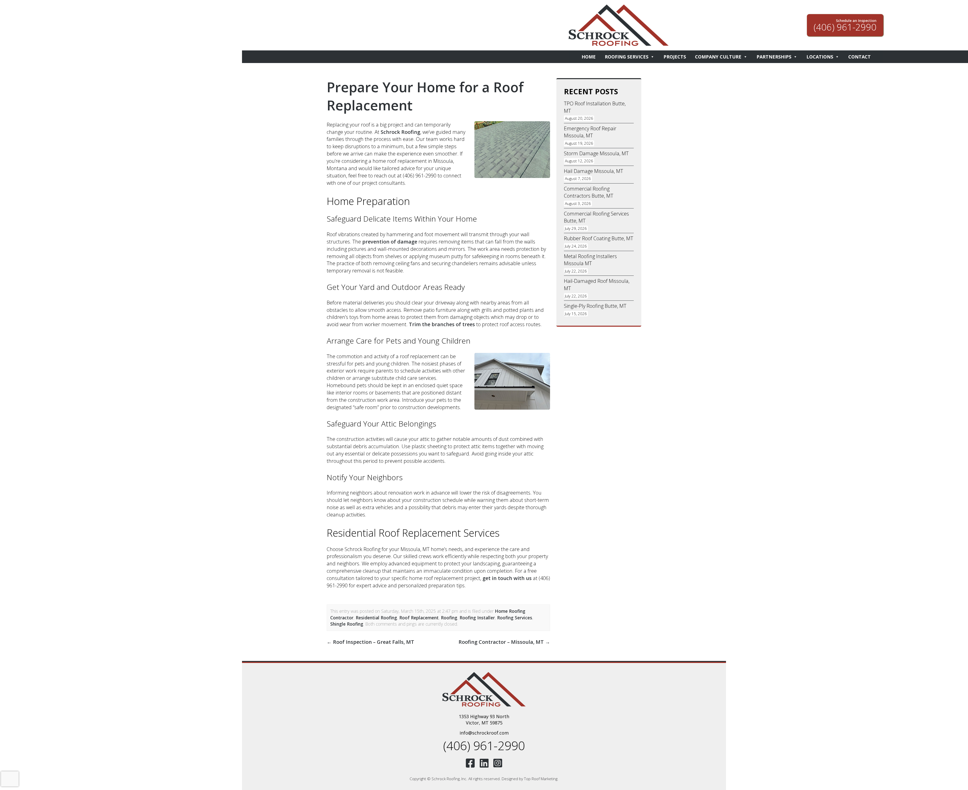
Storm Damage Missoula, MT (596, 153)
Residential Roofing (376, 618)
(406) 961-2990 (484, 745)
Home (589, 57)
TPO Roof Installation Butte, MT (595, 107)
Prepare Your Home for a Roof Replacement (425, 96)
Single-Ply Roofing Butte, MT (595, 305)
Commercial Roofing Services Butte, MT (596, 217)
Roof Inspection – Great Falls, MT (370, 642)
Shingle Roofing (346, 624)
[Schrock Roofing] (484, 689)
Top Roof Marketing (540, 778)
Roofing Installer (477, 618)
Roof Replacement (419, 618)
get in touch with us (507, 578)
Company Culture (718, 57)
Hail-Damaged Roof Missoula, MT (596, 285)
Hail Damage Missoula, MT (593, 171)
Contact (859, 57)
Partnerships (774, 57)
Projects (674, 57)
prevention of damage (389, 241)
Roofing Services (626, 57)
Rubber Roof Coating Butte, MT (598, 238)
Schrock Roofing (400, 132)
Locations (819, 57)
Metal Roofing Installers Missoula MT (590, 260)
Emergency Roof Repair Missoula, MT (590, 132)
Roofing (449, 618)
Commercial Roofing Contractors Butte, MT (588, 192)
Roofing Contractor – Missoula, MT (504, 642)
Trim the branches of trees (442, 324)
